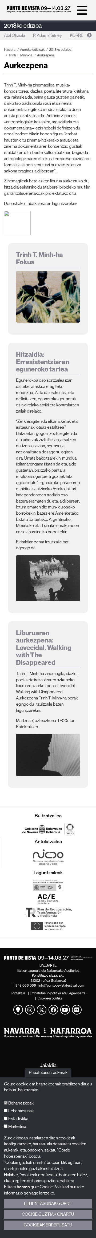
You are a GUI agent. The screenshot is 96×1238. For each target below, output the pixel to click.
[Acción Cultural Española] (48, 899)
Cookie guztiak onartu (48, 1214)
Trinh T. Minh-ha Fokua (39, 258)
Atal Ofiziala (14, 35)
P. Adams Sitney (47, 35)
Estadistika (17, 1118)
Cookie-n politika (50, 998)
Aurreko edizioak (32, 49)
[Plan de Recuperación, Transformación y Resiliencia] (48, 912)
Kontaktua (18, 993)
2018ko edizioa (23, 25)
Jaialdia (48, 1065)
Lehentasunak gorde (48, 1203)
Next (89, 35)
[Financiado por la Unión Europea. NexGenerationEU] (48, 926)
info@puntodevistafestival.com (61, 985)
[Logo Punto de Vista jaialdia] (48, 958)
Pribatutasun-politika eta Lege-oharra (58, 993)
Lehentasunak (20, 1111)
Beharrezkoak (20, 1103)
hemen (23, 1187)
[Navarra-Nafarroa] (48, 1033)
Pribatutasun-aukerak (48, 1072)
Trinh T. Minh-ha (21, 55)
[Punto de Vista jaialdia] (39, 11)
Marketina (16, 1126)
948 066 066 (25, 985)
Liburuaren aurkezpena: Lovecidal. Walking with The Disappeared (43, 648)
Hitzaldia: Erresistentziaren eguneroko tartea (42, 361)
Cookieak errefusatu (48, 1225)
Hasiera (9, 49)
